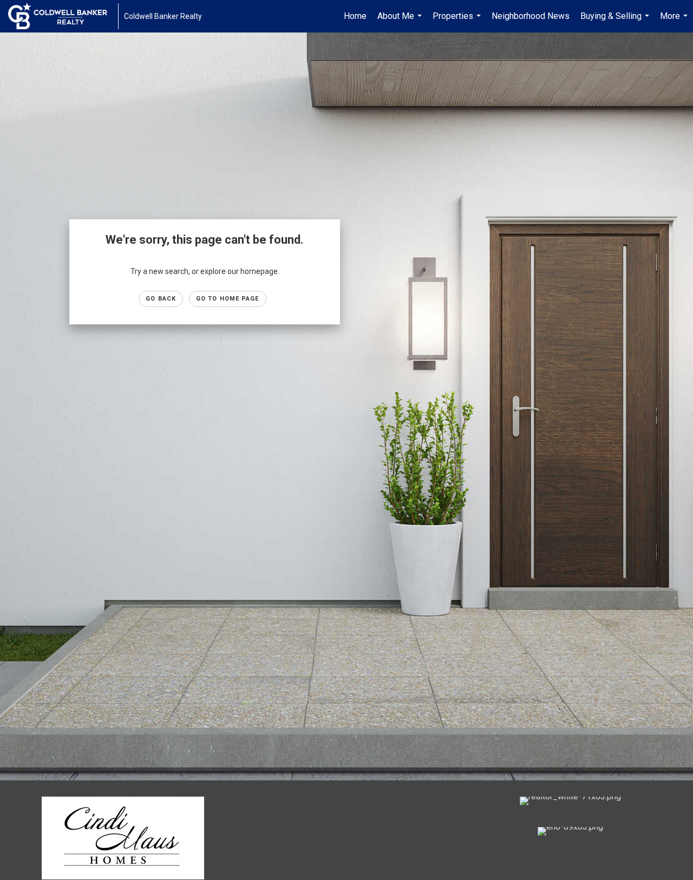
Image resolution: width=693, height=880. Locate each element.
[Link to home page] (63, 16)
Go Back (161, 298)
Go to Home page (227, 298)
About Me (400, 21)
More (675, 21)
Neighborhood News (531, 16)
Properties (458, 21)
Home (355, 16)
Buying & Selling (616, 21)
